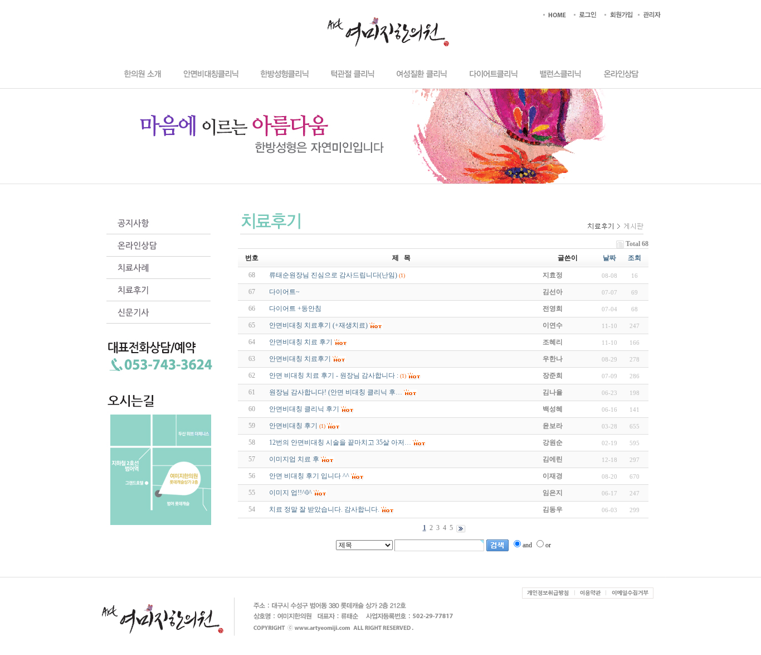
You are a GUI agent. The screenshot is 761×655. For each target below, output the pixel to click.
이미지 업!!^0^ (290, 493)
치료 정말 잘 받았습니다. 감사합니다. (324, 509)
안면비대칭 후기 (293, 426)
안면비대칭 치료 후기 (301, 342)
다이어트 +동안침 (295, 308)
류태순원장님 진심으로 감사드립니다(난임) (333, 275)
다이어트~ (284, 292)
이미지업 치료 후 (294, 459)
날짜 (609, 258)
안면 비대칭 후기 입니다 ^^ (309, 476)
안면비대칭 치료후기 (300, 359)
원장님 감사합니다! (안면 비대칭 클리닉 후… (335, 392)
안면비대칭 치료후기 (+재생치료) (318, 325)
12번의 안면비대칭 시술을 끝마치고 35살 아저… (340, 442)
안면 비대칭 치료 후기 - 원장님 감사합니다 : (333, 375)
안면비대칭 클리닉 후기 (304, 409)
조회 (634, 258)
